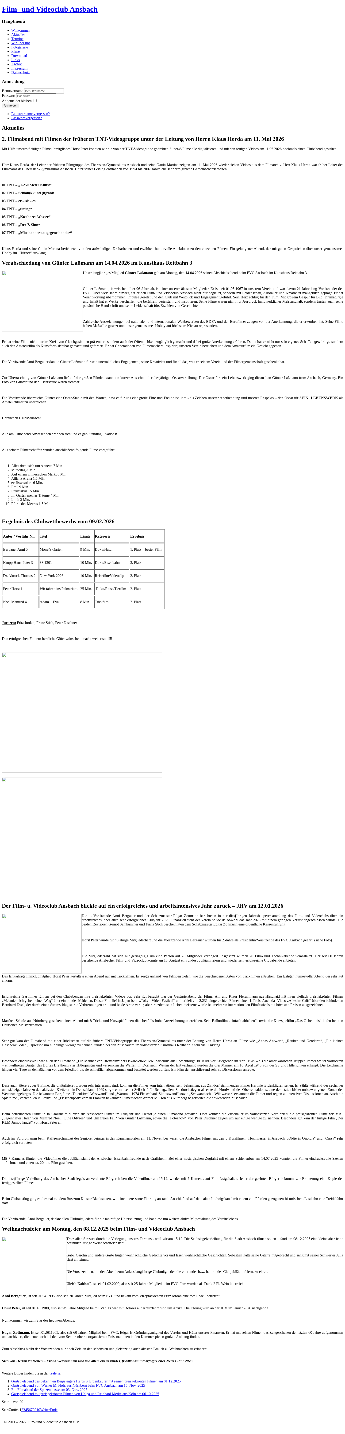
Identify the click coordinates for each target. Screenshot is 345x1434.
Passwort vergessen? (26, 118)
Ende (54, 1410)
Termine (17, 39)
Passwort (9, 96)
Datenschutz (20, 72)
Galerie (55, 1373)
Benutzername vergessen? (30, 114)
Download (19, 56)
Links (15, 60)
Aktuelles (18, 35)
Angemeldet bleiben (17, 101)
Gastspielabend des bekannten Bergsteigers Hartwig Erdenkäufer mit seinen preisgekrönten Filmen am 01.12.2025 (96, 1381)
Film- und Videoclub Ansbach (50, 9)
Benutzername (12, 91)
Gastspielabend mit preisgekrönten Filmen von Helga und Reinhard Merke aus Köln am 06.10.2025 (85, 1394)
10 (38, 1410)
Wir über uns (20, 43)
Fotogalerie (19, 47)
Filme (15, 51)
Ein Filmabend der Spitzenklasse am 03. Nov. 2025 (49, 1390)
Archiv (16, 64)
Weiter (45, 1410)
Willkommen (20, 30)
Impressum (19, 68)
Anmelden (10, 105)
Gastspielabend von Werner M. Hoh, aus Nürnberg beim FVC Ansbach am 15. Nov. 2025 (78, 1385)
